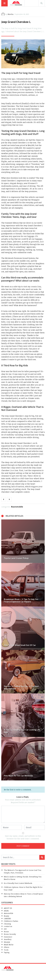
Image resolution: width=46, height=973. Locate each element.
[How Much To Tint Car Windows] (23, 758)
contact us (8, 926)
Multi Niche (8, 944)
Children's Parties (11, 921)
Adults (6, 910)
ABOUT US (8, 908)
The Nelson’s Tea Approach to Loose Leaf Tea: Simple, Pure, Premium (22, 871)
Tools (6, 950)
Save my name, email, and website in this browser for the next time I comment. (23, 837)
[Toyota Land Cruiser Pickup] (23, 541)
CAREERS (7, 918)
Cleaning (7, 923)
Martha (10, 14)
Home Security (10, 934)
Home (6, 931)
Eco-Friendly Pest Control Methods (18, 883)
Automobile (17, 506)
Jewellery (7, 939)
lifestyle (7, 942)
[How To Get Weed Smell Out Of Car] (23, 628)
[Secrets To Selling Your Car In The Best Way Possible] (23, 671)
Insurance (8, 937)
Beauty (6, 916)
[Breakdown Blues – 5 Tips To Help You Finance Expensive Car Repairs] (23, 584)
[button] (4, 649)
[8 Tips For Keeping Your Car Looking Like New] (23, 715)
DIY (5, 929)
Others (6, 947)
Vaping (6, 952)
